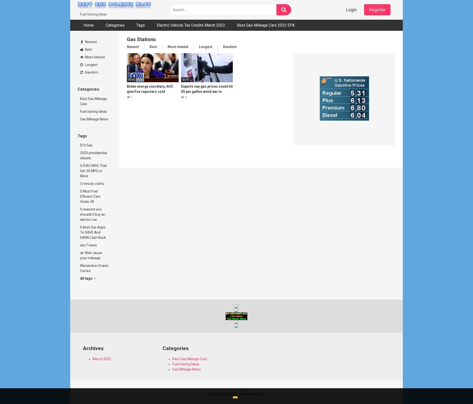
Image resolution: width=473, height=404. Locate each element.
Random (91, 72)
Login (351, 9)
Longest (91, 65)
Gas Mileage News (94, 119)
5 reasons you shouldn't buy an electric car (92, 214)
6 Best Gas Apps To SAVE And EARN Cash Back (93, 232)
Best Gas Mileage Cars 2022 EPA (266, 25)
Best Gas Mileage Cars (93, 101)
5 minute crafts (92, 184)
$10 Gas (86, 145)
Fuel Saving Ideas (93, 111)
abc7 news (88, 245)
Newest (90, 42)
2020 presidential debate (93, 155)
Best (88, 49)
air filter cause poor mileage (91, 255)
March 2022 (102, 359)
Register (377, 9)
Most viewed (94, 57)
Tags (140, 25)
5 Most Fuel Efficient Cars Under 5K (90, 196)
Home (89, 25)
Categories (115, 25)
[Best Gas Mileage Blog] (115, 6)
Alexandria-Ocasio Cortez (94, 268)
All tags (86, 278)
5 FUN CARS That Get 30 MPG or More (93, 171)
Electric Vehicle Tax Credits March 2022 (191, 25)
